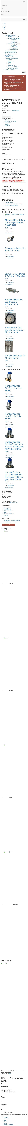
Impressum (6, 611)
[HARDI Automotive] (2, 19)
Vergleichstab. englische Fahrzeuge (12, 617)
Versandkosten (7, 605)
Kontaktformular (14, 599)
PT (4, 27)
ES (4, 29)
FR (4, 26)
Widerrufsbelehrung (5, 11)
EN (4, 25)
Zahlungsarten (7, 604)
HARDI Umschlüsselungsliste (10, 618)
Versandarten (4, 5)
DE (4, 23)
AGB (2, 8)
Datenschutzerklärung (9, 610)
